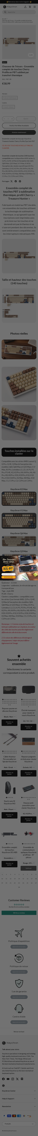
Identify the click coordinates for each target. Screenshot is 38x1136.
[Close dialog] (37, 557)
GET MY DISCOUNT (8, 577)
